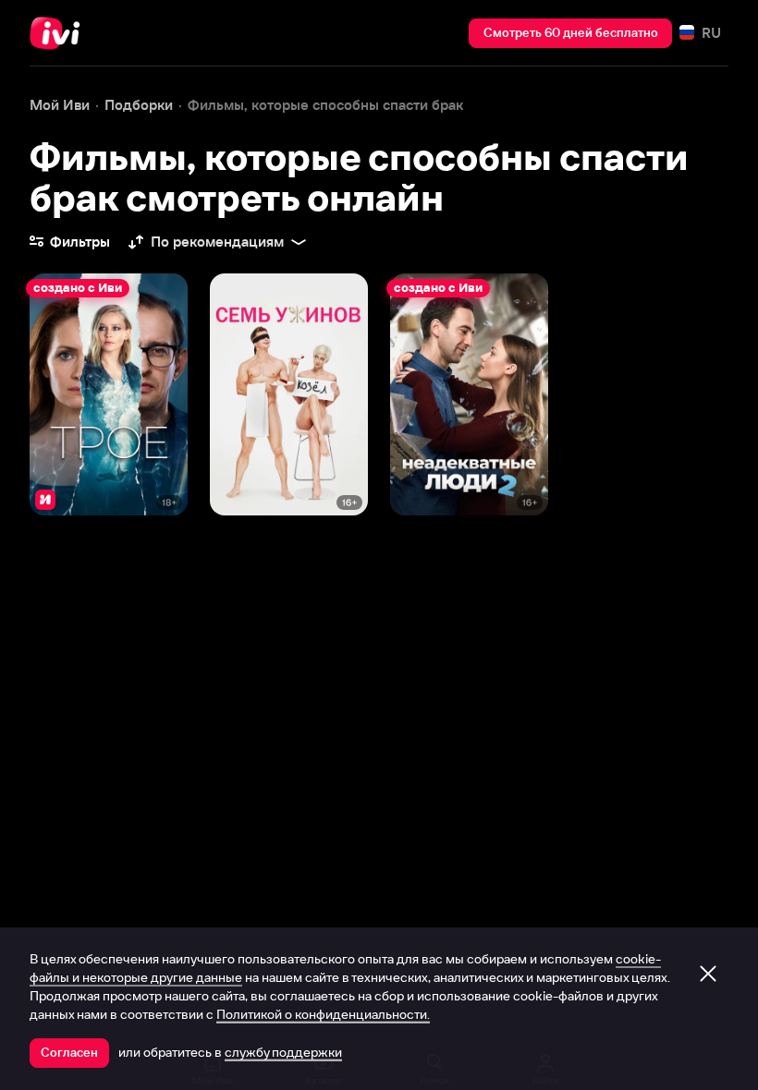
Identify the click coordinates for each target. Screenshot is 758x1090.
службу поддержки (283, 1052)
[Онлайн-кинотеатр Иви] (60, 33)
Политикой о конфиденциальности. (323, 1014)
